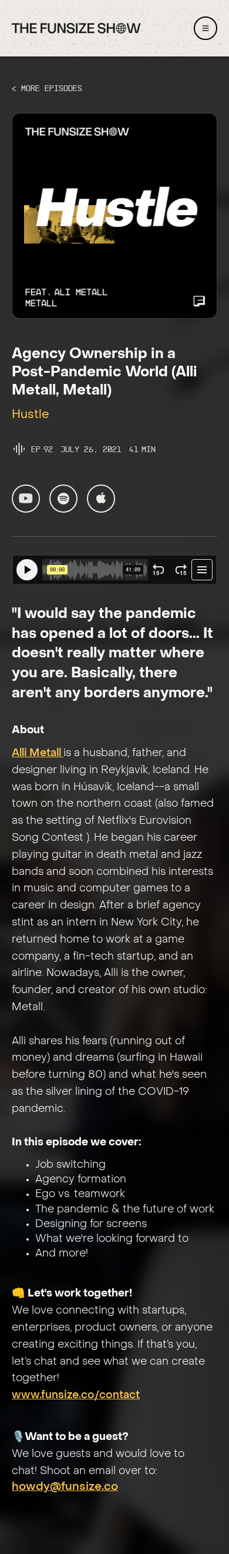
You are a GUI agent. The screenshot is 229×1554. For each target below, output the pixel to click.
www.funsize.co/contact (76, 1396)
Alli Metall (37, 753)
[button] (205, 28)
